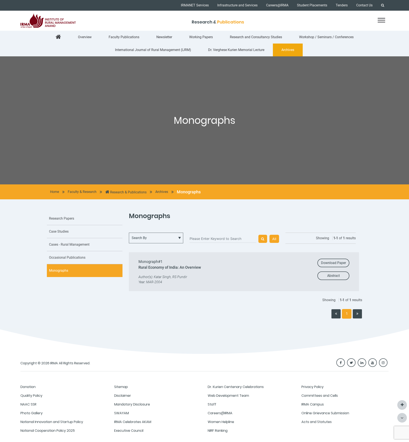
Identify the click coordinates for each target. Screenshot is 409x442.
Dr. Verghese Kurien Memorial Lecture (236, 50)
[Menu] (381, 20)
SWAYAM (121, 413)
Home (54, 192)
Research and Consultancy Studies (256, 37)
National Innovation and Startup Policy (51, 421)
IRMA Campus (312, 404)
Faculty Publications (124, 37)
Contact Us (364, 5)
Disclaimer (122, 395)
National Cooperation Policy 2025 (47, 430)
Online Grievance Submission (325, 413)
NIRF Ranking (218, 430)
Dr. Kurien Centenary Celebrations (236, 386)
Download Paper (333, 263)
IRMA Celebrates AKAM (132, 421)
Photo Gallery (31, 413)
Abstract (333, 276)
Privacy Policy (312, 386)
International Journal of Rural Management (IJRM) (153, 50)
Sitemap (121, 386)
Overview (85, 37)
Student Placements (312, 5)
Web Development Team (228, 395)
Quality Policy (31, 395)
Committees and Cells (319, 395)
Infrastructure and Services (237, 5)
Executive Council (128, 430)
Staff (212, 404)
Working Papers (201, 37)
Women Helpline (221, 421)
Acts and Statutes (316, 421)
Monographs (189, 191)
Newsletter (164, 37)
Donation (28, 386)
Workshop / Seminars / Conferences (326, 37)
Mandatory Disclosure (132, 404)
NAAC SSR (28, 404)
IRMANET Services (195, 5)
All (274, 239)
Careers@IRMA (277, 5)
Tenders (342, 5)
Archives (287, 50)
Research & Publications (128, 192)
